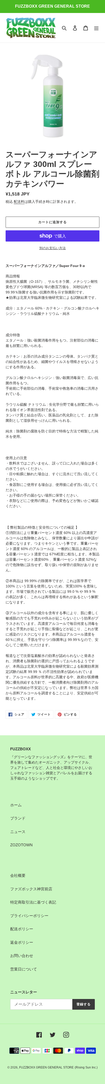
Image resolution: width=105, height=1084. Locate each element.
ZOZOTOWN (21, 845)
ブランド (17, 818)
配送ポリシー (21, 929)
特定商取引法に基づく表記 (33, 902)
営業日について (23, 969)
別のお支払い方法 (52, 248)
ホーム (16, 805)
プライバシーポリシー (29, 915)
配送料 (19, 202)
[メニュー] (96, 27)
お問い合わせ (21, 955)
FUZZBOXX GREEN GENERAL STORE (46, 1067)
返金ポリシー (21, 942)
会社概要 (17, 875)
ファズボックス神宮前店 (31, 889)
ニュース (17, 831)
